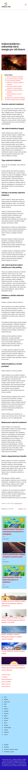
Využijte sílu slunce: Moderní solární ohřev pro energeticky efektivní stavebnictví (13, 603)
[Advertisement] (14, 24)
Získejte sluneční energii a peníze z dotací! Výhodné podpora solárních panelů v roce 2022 (13, 620)
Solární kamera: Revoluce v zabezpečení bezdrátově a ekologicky (13, 531)
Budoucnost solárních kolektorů (16, 97)
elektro (25, 508)
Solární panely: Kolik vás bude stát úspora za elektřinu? (12, 579)
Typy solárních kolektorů (14, 80)
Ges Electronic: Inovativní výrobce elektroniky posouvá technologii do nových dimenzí (13, 668)
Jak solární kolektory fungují (15, 78)
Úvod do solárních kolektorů (15, 77)
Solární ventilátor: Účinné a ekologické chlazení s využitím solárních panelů (11, 637)
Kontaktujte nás (18, 503)
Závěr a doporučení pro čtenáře (16, 99)
